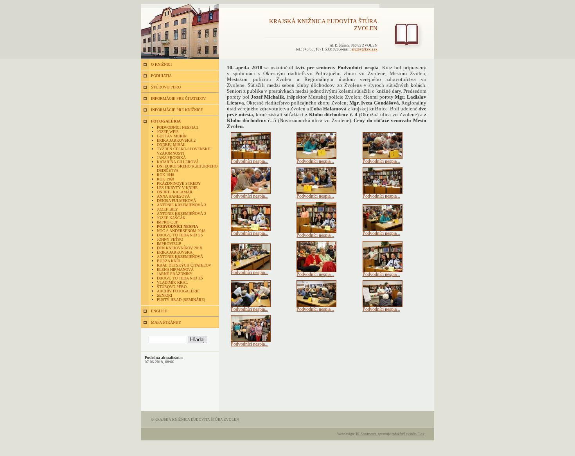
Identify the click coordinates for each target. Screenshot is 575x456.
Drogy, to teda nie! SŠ (180, 235)
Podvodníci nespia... (249, 161)
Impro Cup (167, 222)
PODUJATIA (161, 76)
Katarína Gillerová (178, 162)
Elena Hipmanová (175, 269)
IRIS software (366, 434)
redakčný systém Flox (408, 434)
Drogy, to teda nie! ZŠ (180, 278)
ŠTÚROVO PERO (166, 87)
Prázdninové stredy (179, 183)
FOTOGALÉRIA (166, 121)
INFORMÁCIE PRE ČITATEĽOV (178, 98)
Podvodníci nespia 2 (177, 127)
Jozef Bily (167, 209)
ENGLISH (159, 311)
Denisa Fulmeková (176, 200)
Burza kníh (168, 261)
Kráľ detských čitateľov (184, 265)
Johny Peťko (170, 239)
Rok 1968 (165, 179)
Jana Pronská (171, 157)
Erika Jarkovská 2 (176, 140)
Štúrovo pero (172, 287)
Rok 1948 (165, 175)
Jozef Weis (168, 132)
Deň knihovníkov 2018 (179, 248)
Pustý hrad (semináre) (181, 299)
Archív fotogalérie (178, 291)
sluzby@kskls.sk (364, 49)
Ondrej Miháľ (171, 144)
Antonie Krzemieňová (180, 256)
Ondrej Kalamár (174, 192)
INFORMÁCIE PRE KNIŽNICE (177, 110)
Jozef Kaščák (171, 218)
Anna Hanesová (173, 196)
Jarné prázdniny (174, 274)
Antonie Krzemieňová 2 (181, 213)
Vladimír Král (172, 282)
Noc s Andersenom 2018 (181, 231)
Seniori (164, 295)
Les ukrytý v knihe (177, 188)
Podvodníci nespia (177, 226)
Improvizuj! (169, 244)
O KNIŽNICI (161, 64)
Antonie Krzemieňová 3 (181, 205)
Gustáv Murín (172, 136)
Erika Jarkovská (174, 252)
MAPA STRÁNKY (166, 322)
